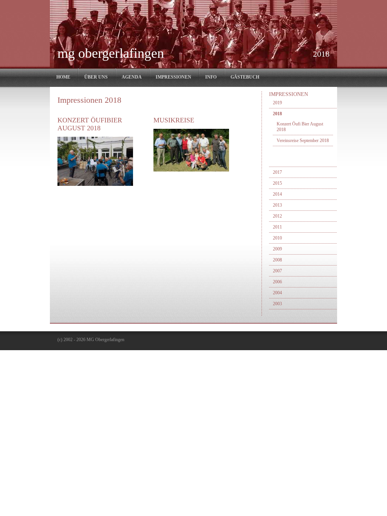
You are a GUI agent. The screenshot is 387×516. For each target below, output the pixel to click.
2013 (277, 205)
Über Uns (96, 77)
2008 (277, 260)
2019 (277, 102)
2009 (277, 249)
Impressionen (173, 77)
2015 (277, 183)
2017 (277, 172)
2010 (277, 238)
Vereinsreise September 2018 (303, 140)
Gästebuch (245, 77)
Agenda (132, 77)
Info (211, 77)
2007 (277, 270)
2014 (277, 194)
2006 (277, 281)
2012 (277, 216)
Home (63, 77)
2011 (277, 227)
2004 (277, 292)
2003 (277, 303)
